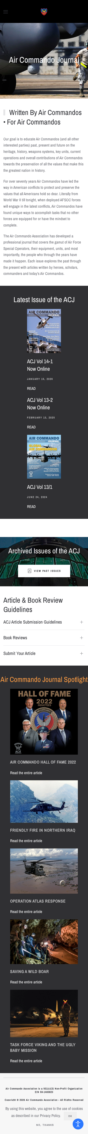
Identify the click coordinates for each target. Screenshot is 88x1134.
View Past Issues (47, 570)
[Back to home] (44, 12)
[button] (5, 12)
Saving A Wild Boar (29, 971)
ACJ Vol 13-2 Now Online (40, 403)
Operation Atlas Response (38, 901)
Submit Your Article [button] (19, 653)
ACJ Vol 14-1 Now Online (40, 365)
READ (31, 388)
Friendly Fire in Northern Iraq (42, 830)
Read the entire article (26, 772)
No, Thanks (45, 1125)
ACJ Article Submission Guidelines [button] (32, 622)
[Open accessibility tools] (78, 1124)
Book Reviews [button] (15, 637)
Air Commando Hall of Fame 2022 (43, 762)
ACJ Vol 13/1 (39, 486)
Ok (70, 1116)
